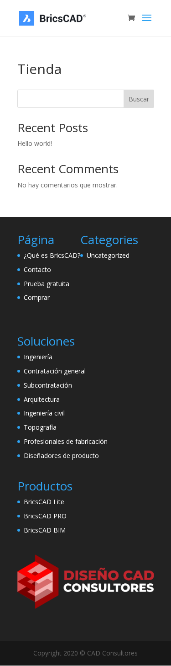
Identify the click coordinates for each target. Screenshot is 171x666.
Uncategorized (108, 255)
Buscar (139, 99)
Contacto (37, 269)
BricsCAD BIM (45, 530)
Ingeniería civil (44, 413)
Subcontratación (48, 385)
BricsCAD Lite (44, 501)
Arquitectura (42, 399)
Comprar (37, 297)
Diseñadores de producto (61, 455)
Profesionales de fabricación (66, 441)
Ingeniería (38, 356)
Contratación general (55, 371)
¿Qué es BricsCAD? (52, 255)
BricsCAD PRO (45, 515)
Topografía (40, 427)
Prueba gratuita (46, 283)
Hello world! (34, 143)
